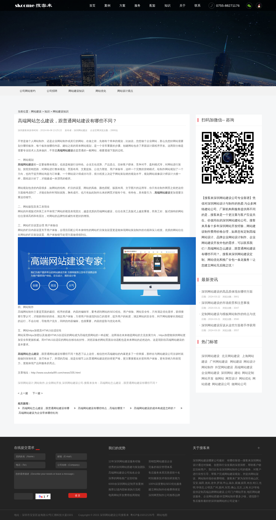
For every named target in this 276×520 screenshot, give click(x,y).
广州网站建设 (219, 361)
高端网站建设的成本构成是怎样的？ (155, 408)
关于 (182, 5)
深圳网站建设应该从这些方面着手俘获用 (228, 325)
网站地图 (162, 514)
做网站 (219, 378)
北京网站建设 (231, 356)
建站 (238, 372)
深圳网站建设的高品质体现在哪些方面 (227, 291)
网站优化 (101, 90)
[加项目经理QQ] (259, 5)
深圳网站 (227, 372)
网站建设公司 (221, 384)
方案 (122, 5)
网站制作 (207, 367)
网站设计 (250, 361)
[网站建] (33, 5)
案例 (107, 5)
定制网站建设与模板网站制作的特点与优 (228, 314)
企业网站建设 (210, 372)
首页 (92, 5)
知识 (167, 5)
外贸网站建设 (224, 367)
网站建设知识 (76, 90)
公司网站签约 (27, 90)
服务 (137, 5)
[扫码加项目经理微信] (249, 5)
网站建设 (36, 111)
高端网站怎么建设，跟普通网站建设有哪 (45, 408)
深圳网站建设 (210, 356)
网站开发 (207, 378)
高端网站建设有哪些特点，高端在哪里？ (101, 408)
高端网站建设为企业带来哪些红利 (38, 412)
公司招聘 (52, 90)
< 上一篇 (23, 393)
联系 (198, 5)
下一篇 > (37, 393)
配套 (152, 5)
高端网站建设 (244, 367)
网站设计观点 (125, 90)
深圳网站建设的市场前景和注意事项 (225, 302)
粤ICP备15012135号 (142, 514)
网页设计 (231, 378)
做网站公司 (239, 384)
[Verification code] (43, 496)
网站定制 (248, 372)
